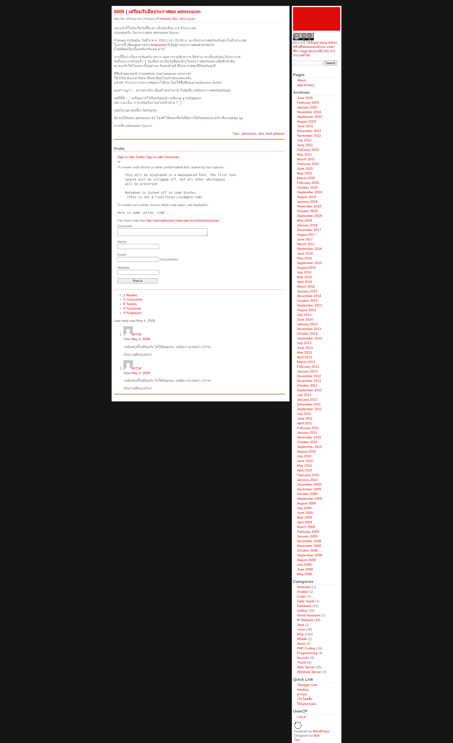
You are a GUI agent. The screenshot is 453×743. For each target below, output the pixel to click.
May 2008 (304, 574)
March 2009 (306, 527)
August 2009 (306, 503)
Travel (301, 662)
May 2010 (304, 465)
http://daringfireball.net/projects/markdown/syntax (182, 220)
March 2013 (306, 362)
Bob (317, 735)
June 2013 (305, 348)
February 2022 (308, 150)
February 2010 (308, 475)
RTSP (137, 334)
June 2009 (305, 513)
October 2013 (307, 333)
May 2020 (304, 173)
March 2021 (306, 159)
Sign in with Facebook (162, 157)
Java (300, 625)
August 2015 (306, 267)
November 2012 (309, 381)
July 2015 (304, 272)
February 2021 (308, 164)
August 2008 (306, 560)
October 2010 (307, 442)
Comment (124, 226)
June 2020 (305, 168)
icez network (316, 19)
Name (121, 242)
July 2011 (304, 414)
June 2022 (305, 145)
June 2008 (305, 569)
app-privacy (306, 85)
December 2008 (309, 541)
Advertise (304, 587)
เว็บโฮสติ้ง (304, 699)
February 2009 (308, 531)
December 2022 (309, 131)
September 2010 (309, 447)
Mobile (302, 639)
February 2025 (308, 102)
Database (304, 606)
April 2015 (304, 282)
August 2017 (306, 234)
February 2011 (308, 428)
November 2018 (309, 206)
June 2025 (305, 98)
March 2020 (306, 178)
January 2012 (307, 399)
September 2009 (309, 498)
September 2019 (309, 192)
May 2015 (304, 277)
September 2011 (309, 409)
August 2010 (306, 451)
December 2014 (309, 296)
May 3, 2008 (140, 339)
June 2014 (305, 319)
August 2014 (306, 310)
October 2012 (307, 385)
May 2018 (304, 220)
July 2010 (304, 456)
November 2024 (309, 112)
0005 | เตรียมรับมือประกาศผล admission (157, 11)
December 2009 (309, 484)
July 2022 (304, 140)
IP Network (164, 19)
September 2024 (309, 117)
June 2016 (305, 253)
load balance (275, 133)
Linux (301, 629)
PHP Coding (306, 648)
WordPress (321, 731)
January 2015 (307, 291)
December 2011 (309, 404)
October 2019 (307, 187)
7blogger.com (307, 685)
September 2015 (309, 263)
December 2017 (309, 230)
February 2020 (308, 183)
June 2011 (305, 418)
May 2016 (304, 258)
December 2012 (309, 376)
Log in (301, 716)
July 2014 (304, 315)
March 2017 (306, 244)
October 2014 (307, 300)
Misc (175, 19)
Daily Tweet (305, 601)
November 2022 (309, 135)
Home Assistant (308, 615)
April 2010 (304, 470)
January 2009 (307, 536)
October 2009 (307, 494)
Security (303, 658)
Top (297, 740)
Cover (301, 596)
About (301, 80)
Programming (307, 653)
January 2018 (307, 225)
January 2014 (307, 324)
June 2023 (305, 126)
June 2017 (305, 239)
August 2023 (306, 121)
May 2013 (304, 352)
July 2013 (304, 343)
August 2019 (306, 197)
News (301, 643)
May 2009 (304, 517)
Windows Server (309, 672)
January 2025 (307, 107)
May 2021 (304, 154)
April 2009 (304, 522)
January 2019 (307, 201)
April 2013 (304, 357)
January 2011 (307, 432)
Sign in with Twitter (131, 157)
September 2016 (309, 249)
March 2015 (306, 286)
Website (123, 267)
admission (248, 133)
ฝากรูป (302, 694)
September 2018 (309, 216)
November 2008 (309, 546)
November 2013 (309, 329)
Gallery (302, 610)
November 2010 (309, 437)
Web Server (187, 19)
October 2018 (307, 211)
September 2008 (309, 555)
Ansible (302, 592)
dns (261, 133)
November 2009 (309, 489)
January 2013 (307, 371)
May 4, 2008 (140, 373)
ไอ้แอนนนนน (306, 704)
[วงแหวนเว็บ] (298, 728)
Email (121, 254)
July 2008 (304, 564)
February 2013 (308, 366)
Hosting (302, 689)
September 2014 (309, 305)
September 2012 (309, 390)
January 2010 (307, 480)
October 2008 (307, 550)
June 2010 (305, 461)
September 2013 (309, 338)
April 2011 (304, 423)
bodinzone (158, 45)
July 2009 (304, 508)
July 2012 (304, 395)
